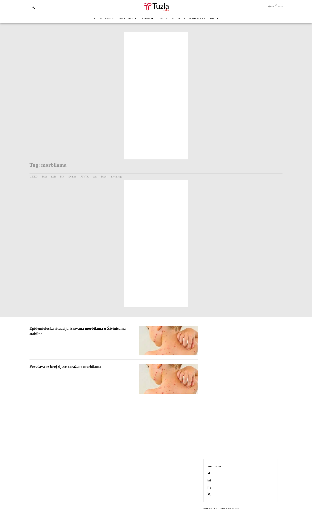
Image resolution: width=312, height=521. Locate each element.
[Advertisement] (156, 95)
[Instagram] (209, 480)
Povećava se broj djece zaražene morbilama (65, 366)
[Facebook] (209, 474)
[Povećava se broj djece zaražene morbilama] (168, 378)
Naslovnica (209, 508)
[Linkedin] (209, 487)
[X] (209, 494)
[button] (33, 7)
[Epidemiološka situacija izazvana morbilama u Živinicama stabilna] (168, 340)
